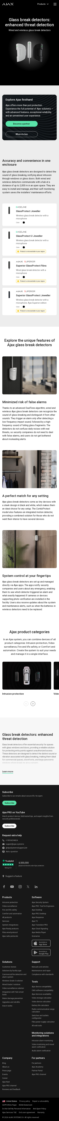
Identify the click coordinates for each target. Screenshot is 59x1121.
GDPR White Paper (9, 1105)
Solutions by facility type (11, 971)
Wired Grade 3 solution (11, 984)
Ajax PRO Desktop (39, 914)
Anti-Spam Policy (39, 1109)
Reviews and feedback (11, 1089)
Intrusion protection (10, 902)
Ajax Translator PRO (40, 925)
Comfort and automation (12, 914)
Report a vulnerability (40, 1101)
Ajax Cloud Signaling (40, 929)
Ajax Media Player (39, 932)
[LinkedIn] (36, 886)
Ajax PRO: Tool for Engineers (43, 906)
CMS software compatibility (42, 990)
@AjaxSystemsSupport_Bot (16, 848)
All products (7, 917)
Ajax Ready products (10, 929)
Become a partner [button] (21, 124)
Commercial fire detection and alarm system (14, 975)
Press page (6, 1071)
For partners (36, 1063)
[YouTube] (12, 886)
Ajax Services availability (41, 994)
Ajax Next (6, 1082)
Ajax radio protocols (10, 936)
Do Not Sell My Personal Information (16, 1109)
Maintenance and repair (41, 971)
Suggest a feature (13, 876)
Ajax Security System (40, 902)
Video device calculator (41, 1002)
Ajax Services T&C (9, 1112)
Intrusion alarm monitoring (42, 1041)
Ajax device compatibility (41, 987)
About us (5, 1067)
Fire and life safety (9, 910)
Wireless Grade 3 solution (12, 981)
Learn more (7, 771)
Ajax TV (35, 921)
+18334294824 (12, 840)
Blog (4, 1063)
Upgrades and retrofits (11, 1002)
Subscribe (9, 803)
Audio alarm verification (41, 1051)
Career (5, 1078)
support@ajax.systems (15, 844)
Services (5, 921)
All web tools (37, 1026)
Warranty (41, 1112)
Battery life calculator (40, 1005)
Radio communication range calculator (43, 1010)
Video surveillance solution (13, 988)
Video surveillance (9, 906)
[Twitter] (28, 886)
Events (5, 1074)
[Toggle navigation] (55, 4)
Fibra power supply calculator (43, 1022)
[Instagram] (20, 886)
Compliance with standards (43, 974)
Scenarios (36, 936)
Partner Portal (37, 1071)
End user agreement (27, 1112)
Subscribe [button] (9, 826)
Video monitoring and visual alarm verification (43, 1045)
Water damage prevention (12, 998)
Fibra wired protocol (10, 932)
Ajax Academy (37, 1067)
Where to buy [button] (22, 134)
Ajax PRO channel (9, 1086)
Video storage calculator (41, 998)
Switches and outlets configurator (40, 1017)
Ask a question (12, 852)
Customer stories (9, 967)
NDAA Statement (25, 1105)
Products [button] (41, 4)
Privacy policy (24, 1101)
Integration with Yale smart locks (13, 993)
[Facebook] (4, 886)
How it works (7, 1006)
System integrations (10, 925)
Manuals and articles (40, 967)
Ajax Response (38, 917)
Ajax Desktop (37, 910)
